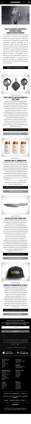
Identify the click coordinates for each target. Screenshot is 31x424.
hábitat (4, 365)
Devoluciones (5, 374)
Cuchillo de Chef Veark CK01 (15, 218)
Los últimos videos (20, 361)
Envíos (3, 375)
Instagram (18, 373)
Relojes (17, 26)
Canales (18, 362)
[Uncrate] (15, 2)
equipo (3, 361)
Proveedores (19, 367)
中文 (3, 388)
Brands (4, 373)
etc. (3, 367)
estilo (13, 26)
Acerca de (18, 383)
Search (24, 2)
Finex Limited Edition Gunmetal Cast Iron (15, 98)
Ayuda (3, 379)
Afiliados (4, 376)
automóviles (5, 363)
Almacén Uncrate (15, 216)
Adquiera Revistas (20, 366)
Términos (18, 388)
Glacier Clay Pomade (21, 178)
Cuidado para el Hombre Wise (15, 160)
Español (4, 383)
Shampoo (13, 178)
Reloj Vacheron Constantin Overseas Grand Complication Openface (15, 31)
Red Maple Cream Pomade (12, 180)
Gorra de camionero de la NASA (15, 285)
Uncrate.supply (16, 393)
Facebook (18, 374)
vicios (3, 366)
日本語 (3, 387)
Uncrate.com (7, 393)
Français (4, 384)
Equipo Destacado (15, 95)
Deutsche (4, 386)
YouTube (18, 375)
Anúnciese (18, 386)
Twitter (18, 371)
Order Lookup (5, 378)
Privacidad (18, 387)
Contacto (18, 384)
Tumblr (17, 376)
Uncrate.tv (24, 393)
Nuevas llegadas (6, 371)
